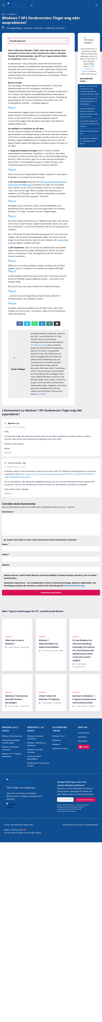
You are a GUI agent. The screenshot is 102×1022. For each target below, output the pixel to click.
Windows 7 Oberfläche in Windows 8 (36, 744)
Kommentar (8, 512)
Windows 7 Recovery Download (35, 751)
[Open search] (97, 5)
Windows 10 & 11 (58, 736)
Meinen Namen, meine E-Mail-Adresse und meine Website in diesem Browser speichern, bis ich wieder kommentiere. (50, 576)
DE (32, 5)
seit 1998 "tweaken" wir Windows (88, 68)
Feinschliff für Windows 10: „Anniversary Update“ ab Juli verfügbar (89, 123)
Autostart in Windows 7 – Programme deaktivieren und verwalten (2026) (84, 699)
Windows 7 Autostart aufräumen (35, 737)
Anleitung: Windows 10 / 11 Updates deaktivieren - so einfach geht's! (89, 101)
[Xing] (49, 323)
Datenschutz (82, 741)
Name (5, 544)
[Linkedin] (42, 323)
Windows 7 (9, 637)
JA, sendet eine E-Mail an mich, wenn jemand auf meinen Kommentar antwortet (40, 540)
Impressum (82, 737)
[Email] (57, 323)
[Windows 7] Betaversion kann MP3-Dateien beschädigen (16, 699)
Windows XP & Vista (60, 748)
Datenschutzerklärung (74, 585)
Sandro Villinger (16, 28)
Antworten (7, 453)
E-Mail (5, 554)
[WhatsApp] (34, 323)
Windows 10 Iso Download (12, 736)
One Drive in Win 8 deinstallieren (34, 757)
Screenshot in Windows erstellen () (11, 741)
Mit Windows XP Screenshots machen (38, 764)
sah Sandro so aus (38, 345)
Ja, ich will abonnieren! (85, 800)
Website (5, 565)
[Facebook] (19, 323)
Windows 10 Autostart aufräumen (10, 748)
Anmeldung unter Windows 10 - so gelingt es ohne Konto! (89, 141)
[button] (84, 747)
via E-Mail (41, 394)
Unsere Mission (84, 733)
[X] (27, 323)
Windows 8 (56, 740)
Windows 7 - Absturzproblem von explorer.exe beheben (49, 643)
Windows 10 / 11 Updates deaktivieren (11, 755)
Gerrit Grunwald (14, 647)
